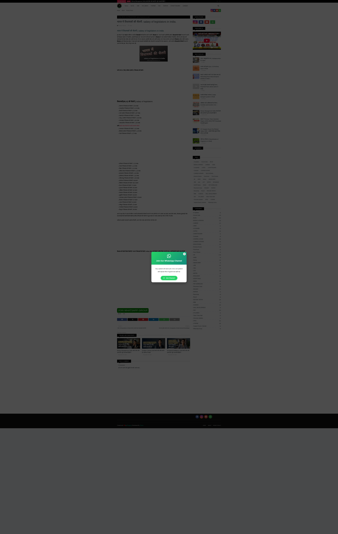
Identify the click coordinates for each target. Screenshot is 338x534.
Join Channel (170, 278)
